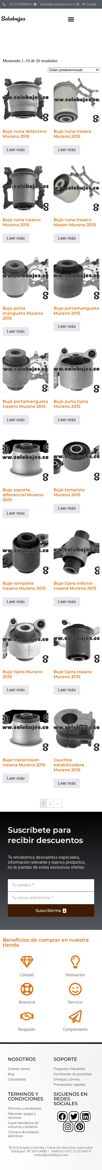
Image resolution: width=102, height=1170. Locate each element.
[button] (71, 19)
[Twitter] (74, 1116)
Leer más (16, 149)
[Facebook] (62, 1116)
